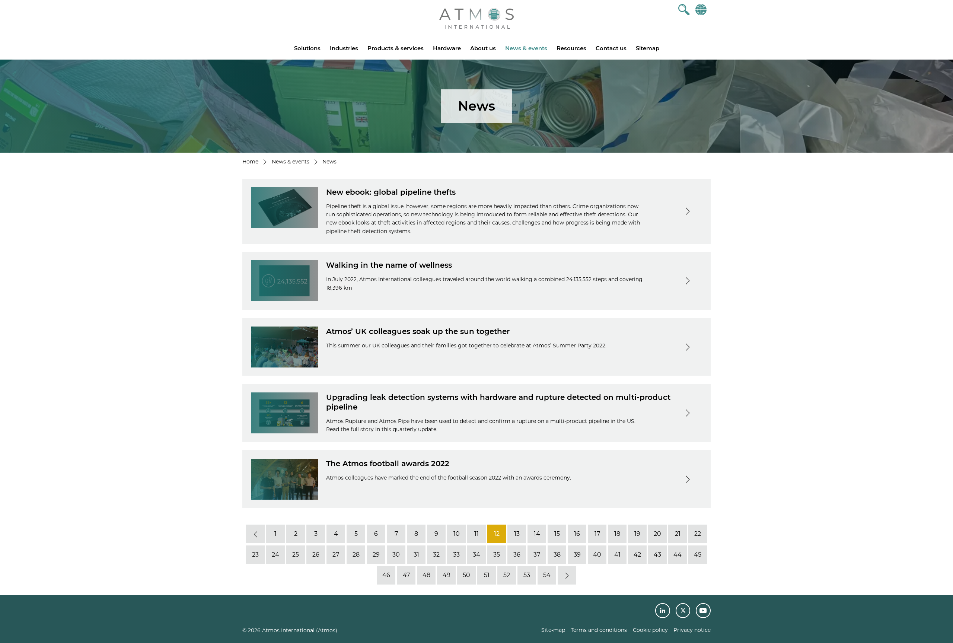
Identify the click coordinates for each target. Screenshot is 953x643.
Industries (344, 48)
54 (547, 575)
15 (557, 533)
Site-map (553, 630)
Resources (571, 48)
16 (577, 533)
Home (250, 161)
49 (446, 575)
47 (406, 575)
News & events (526, 48)
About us (483, 48)
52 (506, 575)
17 (597, 533)
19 (637, 533)
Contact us (611, 48)
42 (637, 554)
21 (678, 533)
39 (577, 554)
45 (697, 554)
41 (617, 554)
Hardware (447, 48)
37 (536, 554)
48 (426, 575)
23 (255, 554)
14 (537, 533)
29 (376, 554)
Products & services (395, 48)
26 (315, 554)
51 (487, 575)
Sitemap (647, 48)
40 (597, 554)
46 (386, 575)
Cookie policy (650, 630)
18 (617, 533)
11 (476, 533)
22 (697, 533)
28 (356, 554)
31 (416, 554)
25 (295, 554)
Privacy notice (692, 630)
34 (476, 554)
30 (396, 554)
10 (456, 533)
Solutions (307, 48)
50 (466, 575)
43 (657, 554)
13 (517, 533)
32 (436, 554)
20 (657, 533)
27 (335, 554)
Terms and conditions (599, 630)
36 (516, 554)
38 (557, 554)
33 (456, 554)
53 (526, 575)
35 (496, 554)
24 (275, 554)
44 (677, 554)
